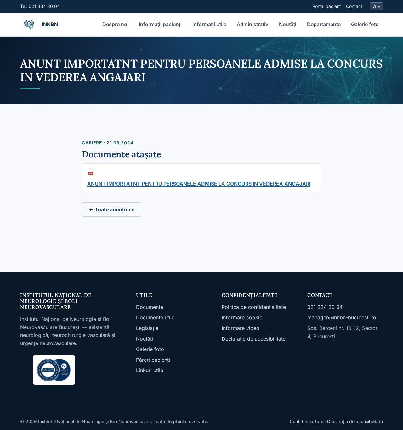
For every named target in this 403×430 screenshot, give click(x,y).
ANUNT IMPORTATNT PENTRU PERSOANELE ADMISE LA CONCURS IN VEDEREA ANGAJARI (198, 184)
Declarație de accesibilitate (254, 339)
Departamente (324, 24)
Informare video (240, 328)
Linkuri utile (149, 370)
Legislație (147, 328)
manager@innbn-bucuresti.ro (341, 317)
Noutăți (287, 24)
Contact (354, 6)
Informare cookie (242, 317)
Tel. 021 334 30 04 (40, 6)
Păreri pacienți (153, 360)
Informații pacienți (160, 24)
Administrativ (252, 24)
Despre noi (115, 24)
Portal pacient (326, 6)
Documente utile (155, 317)
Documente (149, 307)
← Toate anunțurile (111, 209)
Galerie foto (365, 24)
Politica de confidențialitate (254, 307)
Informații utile (209, 24)
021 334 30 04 (325, 307)
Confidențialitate (306, 421)
